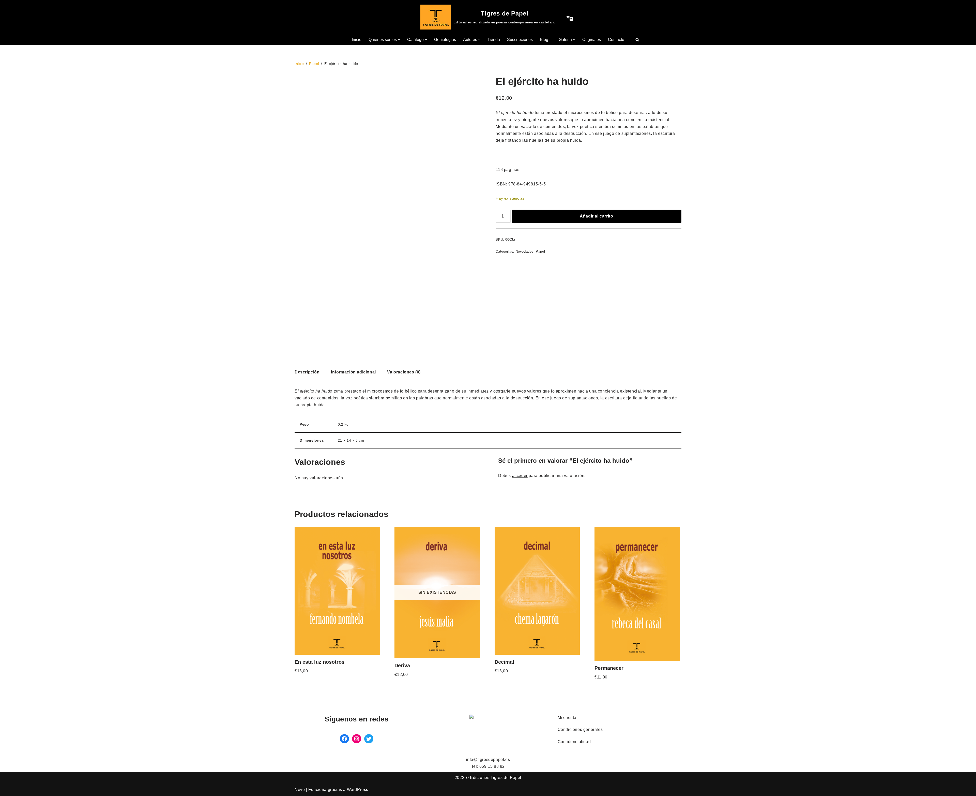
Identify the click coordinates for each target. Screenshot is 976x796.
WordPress (357, 789)
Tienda (493, 39)
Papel (314, 64)
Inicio (356, 39)
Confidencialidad (574, 742)
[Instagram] (356, 738)
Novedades (524, 251)
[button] (399, 40)
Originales (591, 39)
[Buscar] (637, 39)
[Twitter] (368, 738)
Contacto (616, 39)
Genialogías (445, 39)
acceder (520, 475)
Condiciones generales (580, 729)
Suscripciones (520, 39)
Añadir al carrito (596, 216)
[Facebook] (344, 738)
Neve (300, 789)
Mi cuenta (567, 717)
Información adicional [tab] (353, 372)
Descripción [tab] (307, 372)
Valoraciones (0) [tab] (404, 372)
